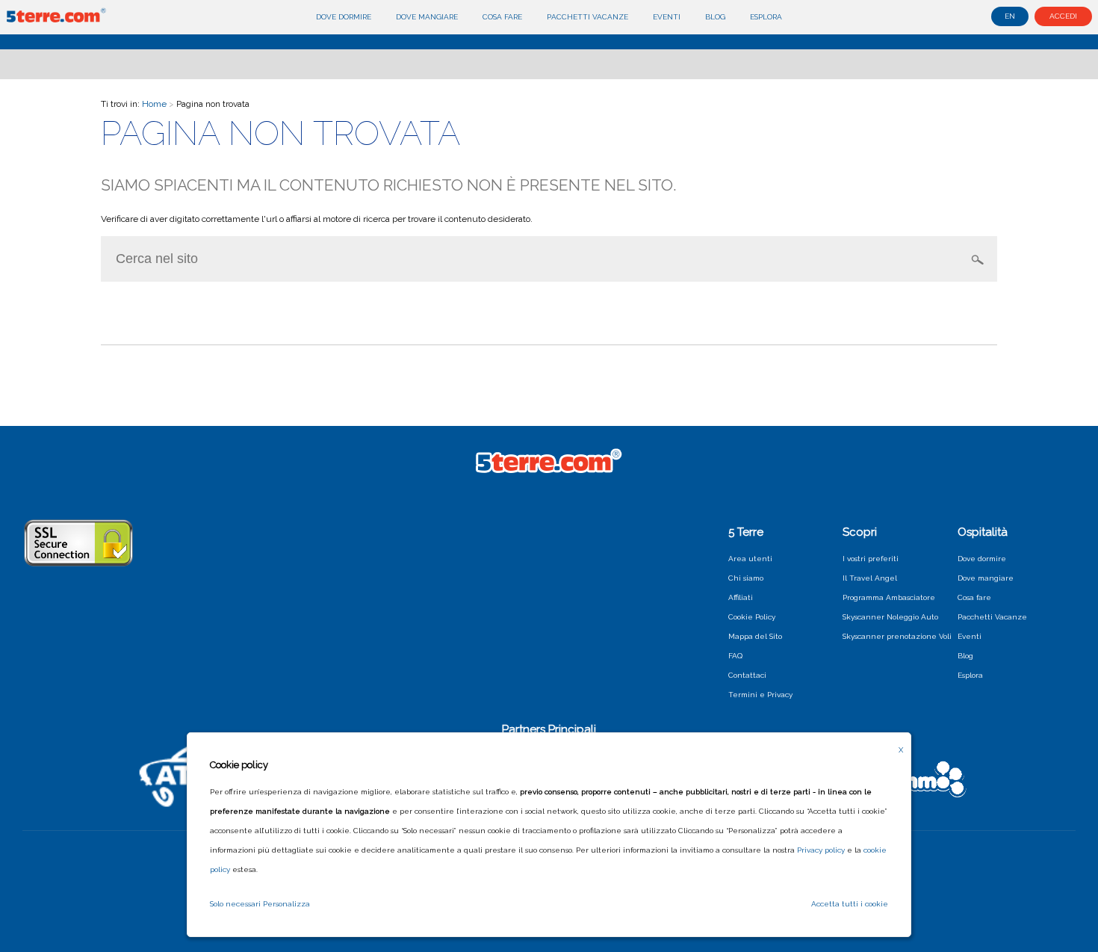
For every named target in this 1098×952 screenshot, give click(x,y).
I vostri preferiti (871, 558)
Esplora (766, 17)
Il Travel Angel (870, 578)
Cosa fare (502, 17)
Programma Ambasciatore (889, 597)
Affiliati (740, 597)
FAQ (735, 656)
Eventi (666, 17)
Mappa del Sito (755, 636)
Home (154, 104)
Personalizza (286, 904)
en (1010, 16)
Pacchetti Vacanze (587, 17)
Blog (715, 17)
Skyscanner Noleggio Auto (890, 617)
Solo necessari (235, 904)
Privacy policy (821, 850)
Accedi (1063, 16)
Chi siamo (745, 578)
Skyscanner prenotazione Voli (897, 636)
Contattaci (747, 675)
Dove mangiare (427, 17)
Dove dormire (343, 17)
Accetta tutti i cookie (849, 904)
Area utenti (750, 558)
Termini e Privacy (760, 694)
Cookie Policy (751, 617)
